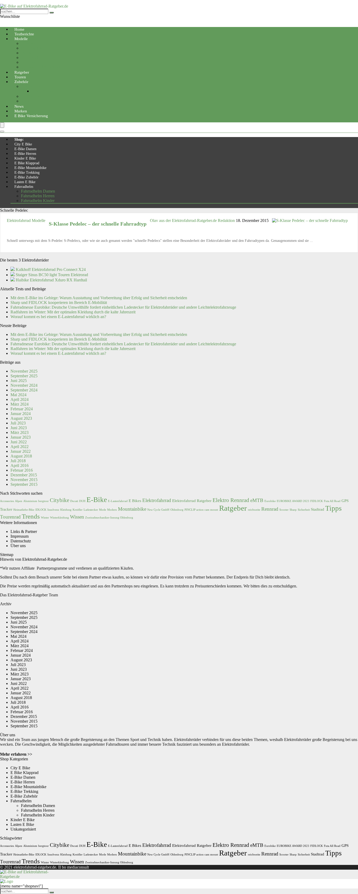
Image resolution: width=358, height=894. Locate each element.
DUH (82, 501)
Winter (45, 517)
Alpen (18, 501)
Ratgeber (233, 508)
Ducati (74, 501)
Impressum (19, 536)
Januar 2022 (20, 451)
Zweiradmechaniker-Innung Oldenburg (109, 517)
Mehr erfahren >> (16, 754)
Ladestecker (91, 509)
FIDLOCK (316, 501)
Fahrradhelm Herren (38, 196)
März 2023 (19, 432)
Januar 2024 (20, 413)
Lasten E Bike (24, 182)
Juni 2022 (18, 442)
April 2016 (19, 465)
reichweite (254, 509)
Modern (112, 509)
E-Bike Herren (25, 154)
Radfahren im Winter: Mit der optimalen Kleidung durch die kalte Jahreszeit (72, 312)
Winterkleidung (59, 517)
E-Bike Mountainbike (30, 168)
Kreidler (78, 509)
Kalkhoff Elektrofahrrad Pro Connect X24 (51, 269)
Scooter (284, 509)
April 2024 (19, 399)
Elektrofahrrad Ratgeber (191, 500)
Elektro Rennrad (231, 500)
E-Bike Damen (25, 149)
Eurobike (270, 501)
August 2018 (21, 456)
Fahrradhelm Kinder (38, 200)
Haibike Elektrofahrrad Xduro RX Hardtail (51, 280)
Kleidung (66, 509)
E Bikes (135, 500)
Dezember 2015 (23, 475)
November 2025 (23, 371)
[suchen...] (52, 12)
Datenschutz (20, 541)
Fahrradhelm (23, 187)
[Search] (2, 131)
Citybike (28, 43)
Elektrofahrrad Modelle (26, 220)
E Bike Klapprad (26, 163)
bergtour (43, 501)
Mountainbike (32, 48)
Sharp (293, 509)
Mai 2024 (18, 395)
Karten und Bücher (37, 101)
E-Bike (96, 500)
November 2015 (23, 479)
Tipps (333, 508)
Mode (102, 509)
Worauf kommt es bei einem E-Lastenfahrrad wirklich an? (58, 316)
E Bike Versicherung (31, 116)
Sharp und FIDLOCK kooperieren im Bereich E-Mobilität (58, 302)
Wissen (77, 517)
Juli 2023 (18, 423)
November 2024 (23, 385)
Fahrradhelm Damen (38, 191)
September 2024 (23, 390)
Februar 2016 (21, 470)
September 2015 (23, 484)
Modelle (21, 39)
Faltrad (26, 53)
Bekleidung (30, 86)
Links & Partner (23, 531)
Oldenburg (176, 509)
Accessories (7, 501)
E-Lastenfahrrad (118, 501)
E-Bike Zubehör (26, 177)
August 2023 (21, 418)
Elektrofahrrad (156, 500)
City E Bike (23, 144)
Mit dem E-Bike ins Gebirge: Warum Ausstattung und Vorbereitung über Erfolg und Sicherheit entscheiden (98, 298)
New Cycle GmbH (158, 509)
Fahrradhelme (42, 91)
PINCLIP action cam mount (201, 509)
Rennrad (28, 62)
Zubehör (21, 82)
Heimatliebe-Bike (23, 509)
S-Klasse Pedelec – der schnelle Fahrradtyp (98, 224)
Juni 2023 (18, 428)
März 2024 (19, 404)
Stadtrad (317, 509)
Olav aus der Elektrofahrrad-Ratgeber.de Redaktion (193, 220)
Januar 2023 (20, 437)
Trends (31, 516)
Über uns (18, 545)
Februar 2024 (21, 409)
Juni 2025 (18, 380)
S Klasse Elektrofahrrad (40, 67)
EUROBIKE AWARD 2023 (293, 501)
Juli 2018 (18, 461)
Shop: (19, 139)
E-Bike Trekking (27, 173)
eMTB (256, 500)
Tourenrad (29, 57)
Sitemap (6, 554)
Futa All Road (332, 501)
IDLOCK (40, 509)
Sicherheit (304, 509)
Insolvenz (53, 509)
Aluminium (30, 501)
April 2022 (19, 446)
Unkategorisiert (23, 829)
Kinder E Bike (25, 158)
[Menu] (2, 125)
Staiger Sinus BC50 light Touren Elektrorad (52, 274)
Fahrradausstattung (36, 96)
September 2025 (23, 376)
